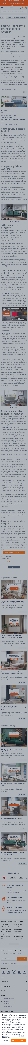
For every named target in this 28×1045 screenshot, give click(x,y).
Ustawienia (5, 1040)
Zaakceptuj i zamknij (18, 1040)
